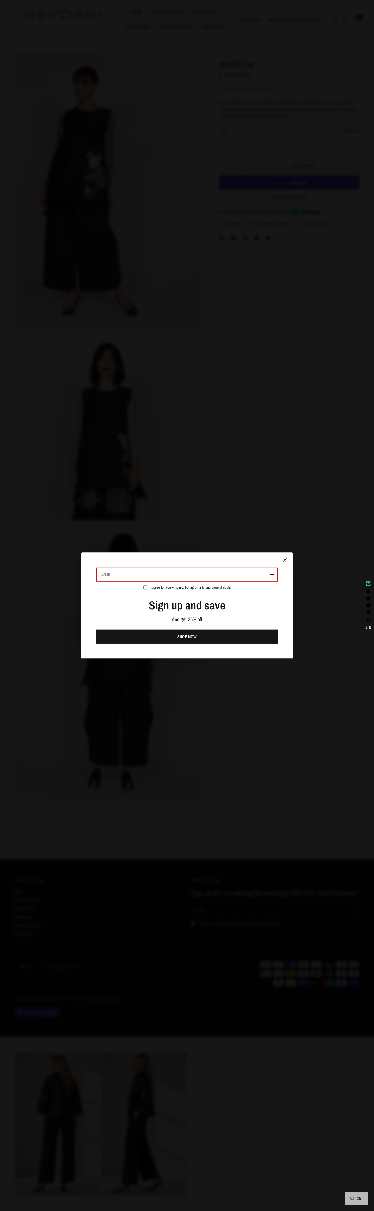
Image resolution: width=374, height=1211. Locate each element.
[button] (368, 605)
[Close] (284, 560)
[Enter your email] (272, 574)
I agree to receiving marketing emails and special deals (190, 587)
